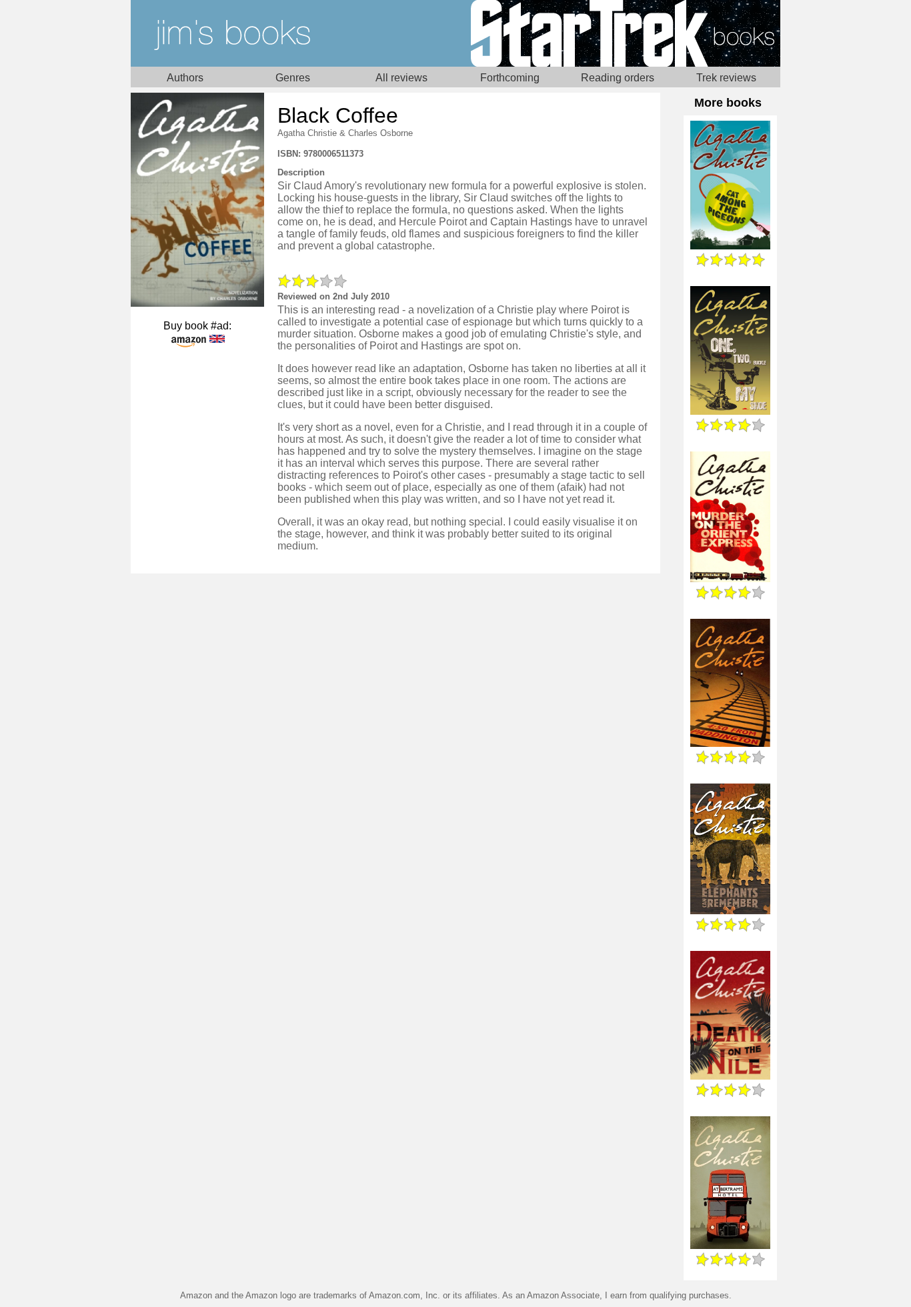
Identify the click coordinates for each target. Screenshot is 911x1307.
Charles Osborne (380, 133)
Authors (185, 77)
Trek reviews (726, 77)
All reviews (401, 77)
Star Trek (617, 33)
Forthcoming (510, 77)
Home (293, 33)
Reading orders (617, 77)
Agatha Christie (307, 133)
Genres (292, 77)
